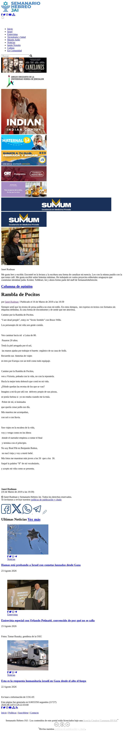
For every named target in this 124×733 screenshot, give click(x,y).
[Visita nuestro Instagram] (7, 14)
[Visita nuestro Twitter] (4, 14)
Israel (9, 31)
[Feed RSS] (17, 707)
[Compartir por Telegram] (38, 513)
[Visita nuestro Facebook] (1, 14)
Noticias (11, 42)
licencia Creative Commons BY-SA (100, 720)
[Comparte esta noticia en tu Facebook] (6, 513)
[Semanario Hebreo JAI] (20, 12)
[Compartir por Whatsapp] (13, 556)
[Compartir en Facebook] (7, 556)
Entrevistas (12, 34)
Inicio (10, 29)
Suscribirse (23, 712)
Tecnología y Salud (16, 37)
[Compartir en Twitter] (10, 556)
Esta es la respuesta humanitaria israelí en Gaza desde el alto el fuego (43, 680)
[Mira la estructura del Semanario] (13, 14)
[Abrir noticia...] (27, 554)
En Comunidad (14, 50)
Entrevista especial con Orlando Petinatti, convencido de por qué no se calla (48, 620)
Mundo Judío (13, 39)
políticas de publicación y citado (46, 499)
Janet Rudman (12, 302)
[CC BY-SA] (62, 724)
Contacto (34, 712)
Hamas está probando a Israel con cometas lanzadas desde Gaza (41, 565)
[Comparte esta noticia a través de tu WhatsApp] (27, 513)
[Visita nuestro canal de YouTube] (10, 14)
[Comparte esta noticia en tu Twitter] (16, 513)
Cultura (10, 48)
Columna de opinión (17, 286)
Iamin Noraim (14, 45)
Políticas (12, 712)
